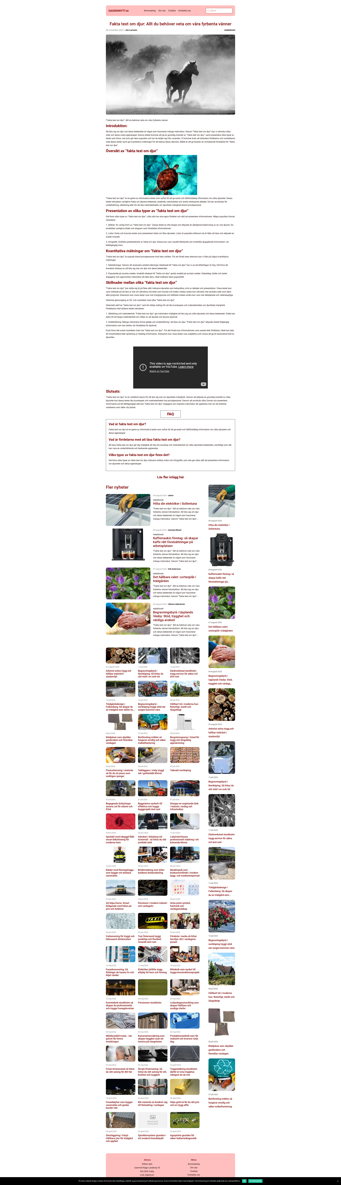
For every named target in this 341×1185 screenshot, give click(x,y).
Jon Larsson (131, 30)
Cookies (172, 10)
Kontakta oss (184, 10)
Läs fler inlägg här (170, 477)
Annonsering (150, 10)
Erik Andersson (174, 569)
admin (170, 495)
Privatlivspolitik (255, 1181)
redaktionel (229, 30)
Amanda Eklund (174, 530)
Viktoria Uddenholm (176, 604)
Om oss (162, 10)
